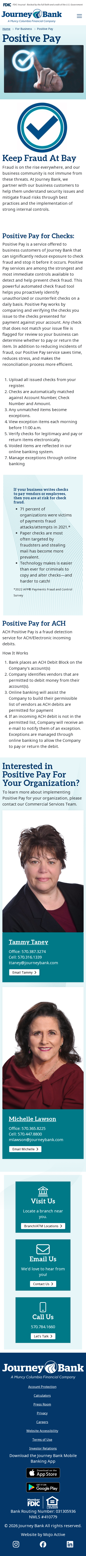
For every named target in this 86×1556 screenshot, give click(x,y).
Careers (42, 1422)
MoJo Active (54, 1534)
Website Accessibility (42, 1431)
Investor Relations (43, 1448)
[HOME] (43, 1369)
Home (6, 29)
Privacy (42, 1413)
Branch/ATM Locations (41, 1226)
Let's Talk (41, 1336)
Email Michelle (23, 1149)
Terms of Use (42, 1439)
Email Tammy (22, 972)
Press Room (42, 1404)
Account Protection (42, 1387)
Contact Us (41, 1284)
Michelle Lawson (32, 1119)
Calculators (42, 1395)
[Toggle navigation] (79, 16)
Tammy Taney (28, 942)
